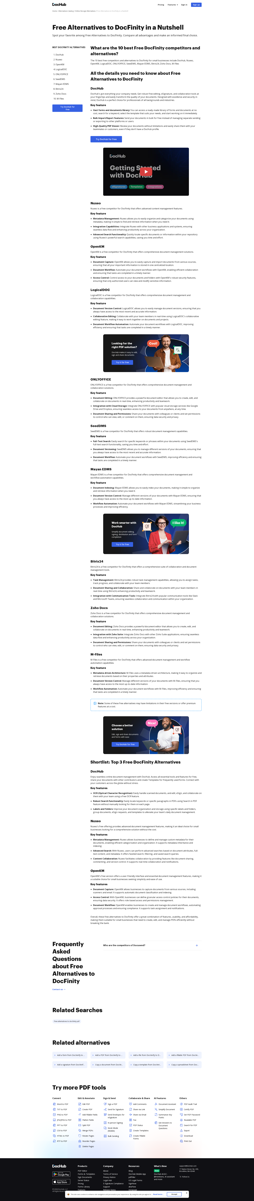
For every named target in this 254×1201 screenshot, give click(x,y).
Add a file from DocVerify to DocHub (148, 1055)
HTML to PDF (63, 1136)
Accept (174, 1194)
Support (106, 1186)
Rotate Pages (88, 1136)
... (157, 1194)
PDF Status (138, 1125)
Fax (134, 1120)
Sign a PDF (112, 1104)
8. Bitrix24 (58, 88)
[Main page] (59, 5)
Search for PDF (190, 1125)
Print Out (188, 1141)
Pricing (161, 4)
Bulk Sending (113, 1136)
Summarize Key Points (165, 1116)
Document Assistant (167, 1104)
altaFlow (132, 1186)
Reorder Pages (88, 1141)
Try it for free (122, 362)
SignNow (132, 1183)
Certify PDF (189, 1109)
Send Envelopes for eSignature (116, 1116)
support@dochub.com (187, 1166)
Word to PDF (62, 1104)
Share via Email (139, 1114)
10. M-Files (58, 98)
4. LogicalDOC (60, 69)
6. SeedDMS (59, 79)
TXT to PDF (62, 1109)
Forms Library (84, 1186)
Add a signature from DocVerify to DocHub (72, 1064)
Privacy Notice (109, 1177)
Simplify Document (167, 1109)
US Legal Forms (135, 1180)
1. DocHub (58, 54)
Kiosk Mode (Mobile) (113, 1129)
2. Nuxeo (57, 59)
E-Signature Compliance (113, 1183)
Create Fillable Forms (139, 1137)
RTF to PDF (62, 1141)
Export (187, 1130)
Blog (131, 1171)
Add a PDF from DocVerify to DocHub (110, 1055)
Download (188, 1136)
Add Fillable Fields (89, 1114)
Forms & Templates (86, 1174)
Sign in (184, 4)
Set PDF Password (192, 1114)
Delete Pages (88, 1146)
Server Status (83, 1180)
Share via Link (139, 1109)
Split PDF (86, 1125)
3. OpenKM (58, 64)
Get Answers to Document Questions (165, 1125)
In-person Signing (115, 1122)
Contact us (57, 989)
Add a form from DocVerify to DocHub (72, 1055)
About (105, 1171)
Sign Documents (85, 1177)
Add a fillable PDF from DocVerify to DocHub (186, 1055)
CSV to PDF (62, 1130)
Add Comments (140, 1104)
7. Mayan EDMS (61, 84)
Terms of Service (110, 1174)
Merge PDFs (87, 1130)
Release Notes (109, 1190)
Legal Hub (107, 1180)
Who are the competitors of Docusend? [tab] (124, 945)
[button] (146, 171)
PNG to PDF (62, 1114)
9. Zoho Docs (59, 93)
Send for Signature (116, 1109)
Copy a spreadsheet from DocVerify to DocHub (186, 1064)
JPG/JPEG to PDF (64, 1120)
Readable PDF (190, 1120)
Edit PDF (86, 1104)
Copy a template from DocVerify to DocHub (148, 1064)
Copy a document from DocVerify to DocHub (110, 1064)
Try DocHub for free (67, 108)
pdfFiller (132, 1177)
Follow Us (185, 1177)
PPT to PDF (62, 1125)
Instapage (133, 1190)
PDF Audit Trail (190, 1104)
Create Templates (141, 1130)
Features (172, 4)
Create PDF (87, 1109)
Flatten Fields (88, 1120)
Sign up (196, 4)
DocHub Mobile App (137, 1174)
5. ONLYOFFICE (60, 74)
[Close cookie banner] (187, 1193)
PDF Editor (82, 1171)
